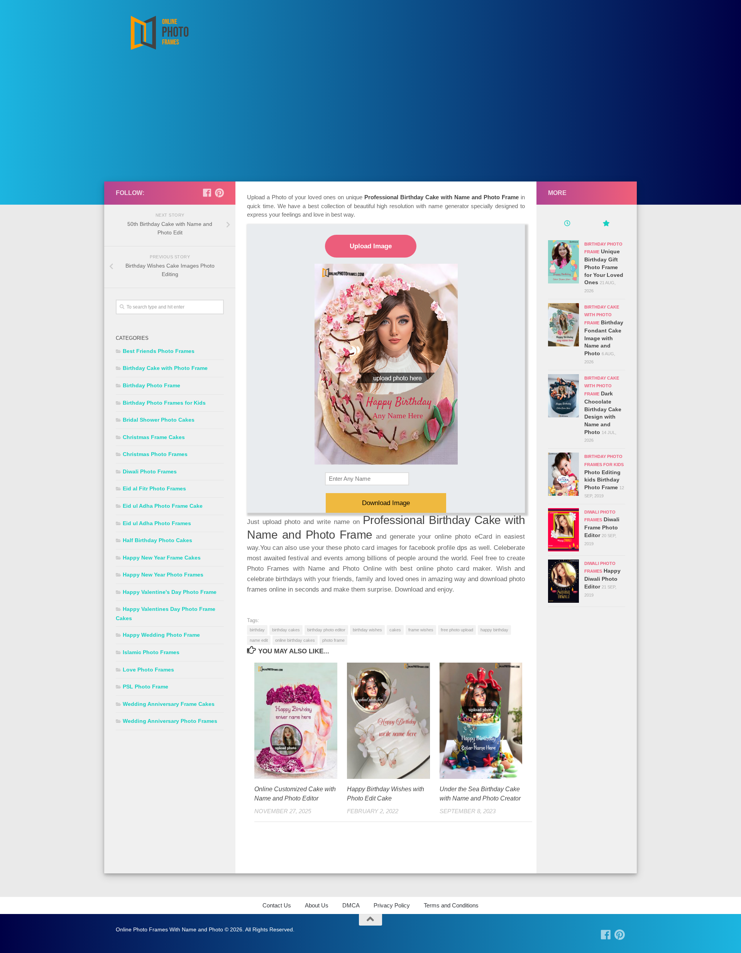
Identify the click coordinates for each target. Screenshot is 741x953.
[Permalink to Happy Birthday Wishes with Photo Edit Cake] (388, 721)
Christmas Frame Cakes (154, 437)
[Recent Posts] (567, 224)
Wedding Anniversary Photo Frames (170, 721)
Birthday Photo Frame (151, 385)
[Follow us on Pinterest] (219, 192)
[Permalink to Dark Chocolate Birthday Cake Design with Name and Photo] (563, 395)
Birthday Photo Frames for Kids (164, 403)
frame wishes (420, 629)
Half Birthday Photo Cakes (157, 540)
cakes (395, 629)
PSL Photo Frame (145, 686)
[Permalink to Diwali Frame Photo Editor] (563, 529)
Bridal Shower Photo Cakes (159, 420)
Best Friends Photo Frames (159, 351)
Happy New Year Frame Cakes (162, 558)
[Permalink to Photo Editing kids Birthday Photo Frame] (563, 474)
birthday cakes (286, 629)
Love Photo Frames (148, 669)
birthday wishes (367, 629)
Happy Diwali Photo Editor (602, 578)
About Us (316, 905)
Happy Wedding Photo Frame (161, 635)
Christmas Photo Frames (155, 454)
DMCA (351, 905)
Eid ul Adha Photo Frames (157, 523)
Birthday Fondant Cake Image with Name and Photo (603, 337)
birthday (257, 629)
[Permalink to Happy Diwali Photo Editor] (563, 581)
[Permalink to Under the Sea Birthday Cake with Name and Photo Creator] (481, 721)
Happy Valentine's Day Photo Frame (170, 592)
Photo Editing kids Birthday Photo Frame (602, 479)
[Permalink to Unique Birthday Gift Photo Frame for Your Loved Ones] (563, 261)
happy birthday (494, 629)
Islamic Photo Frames (151, 652)
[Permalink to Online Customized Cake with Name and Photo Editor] (295, 721)
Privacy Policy (392, 905)
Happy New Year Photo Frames (163, 574)
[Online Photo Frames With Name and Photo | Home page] (159, 32)
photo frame (333, 640)
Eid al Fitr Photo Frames (154, 488)
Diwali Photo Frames (150, 471)
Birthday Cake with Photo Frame (165, 368)
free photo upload (457, 629)
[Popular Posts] (606, 224)
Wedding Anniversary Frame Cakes (169, 704)
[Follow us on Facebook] (206, 192)
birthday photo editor (326, 629)
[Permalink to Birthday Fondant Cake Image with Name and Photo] (563, 324)
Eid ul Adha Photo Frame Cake (163, 506)
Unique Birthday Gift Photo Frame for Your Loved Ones (603, 266)
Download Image (386, 503)
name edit (259, 640)
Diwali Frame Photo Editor (601, 527)
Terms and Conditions (451, 905)
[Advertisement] (370, 124)
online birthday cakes (295, 640)
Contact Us (276, 905)
